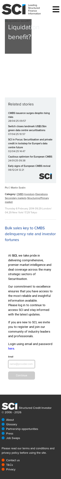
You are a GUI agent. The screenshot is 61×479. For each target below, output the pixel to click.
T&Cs (9, 465)
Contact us (13, 460)
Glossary (11, 424)
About (10, 420)
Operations (41, 194)
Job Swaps (13, 438)
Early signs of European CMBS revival (29, 166)
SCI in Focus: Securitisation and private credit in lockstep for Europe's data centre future (30, 143)
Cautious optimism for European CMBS (30, 156)
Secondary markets (16, 198)
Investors (29, 194)
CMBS (20, 194)
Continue (21, 375)
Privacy (10, 469)
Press (9, 433)
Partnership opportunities (22, 429)
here (11, 348)
